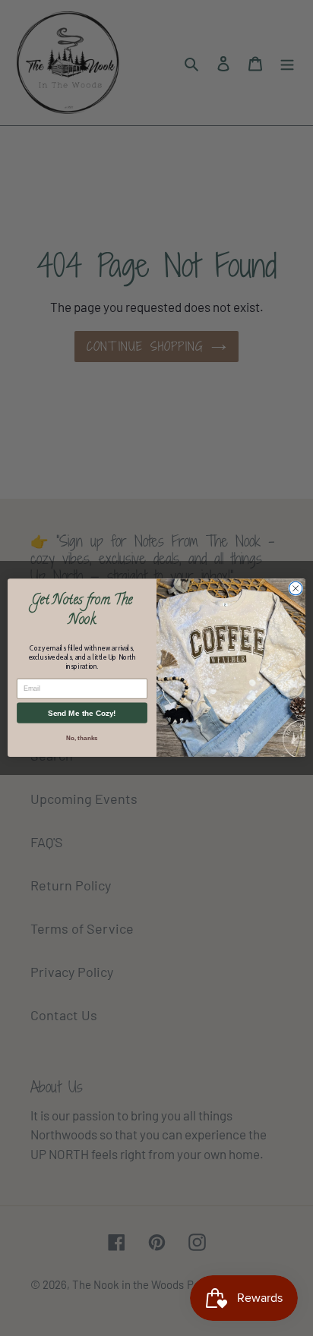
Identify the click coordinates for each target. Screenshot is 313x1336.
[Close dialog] (295, 589)
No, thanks (81, 738)
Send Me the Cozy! (81, 713)
